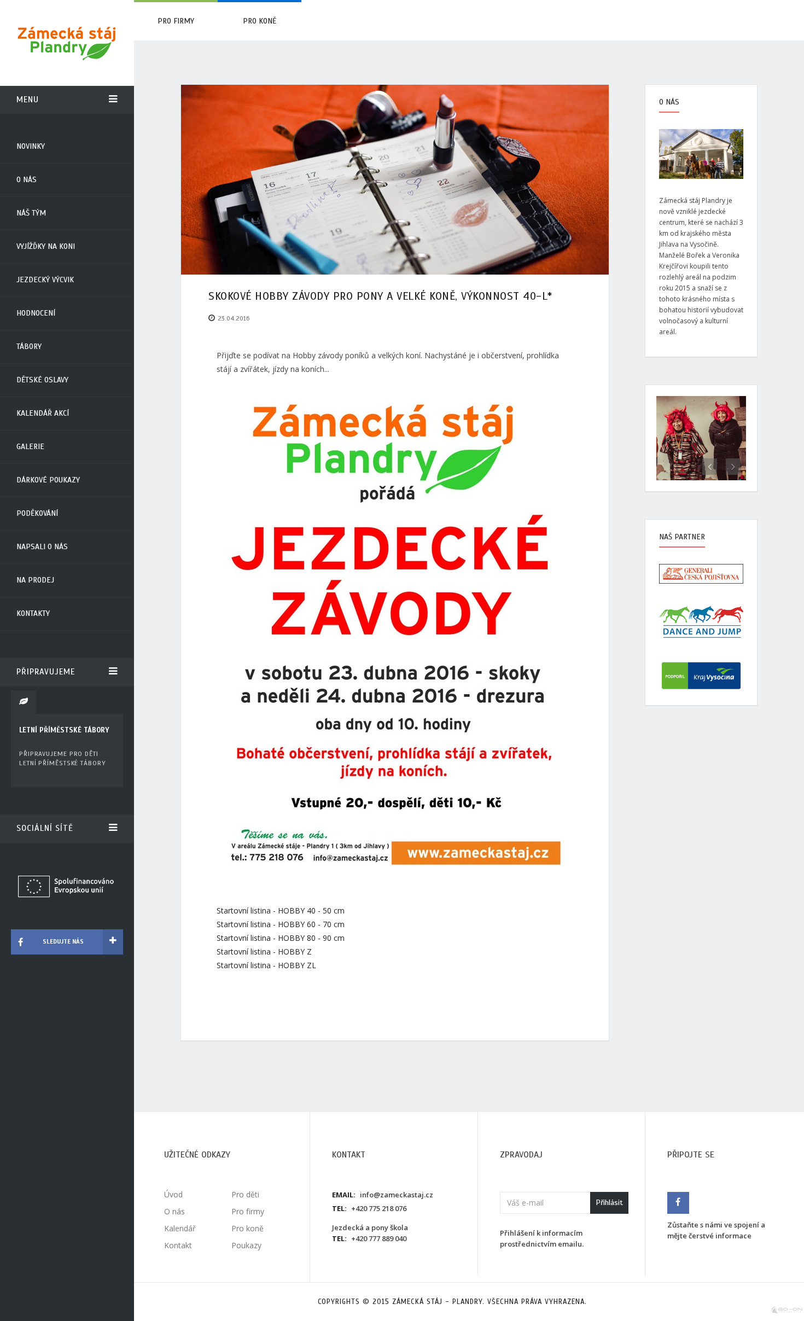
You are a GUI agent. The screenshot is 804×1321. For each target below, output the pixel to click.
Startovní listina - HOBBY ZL (266, 965)
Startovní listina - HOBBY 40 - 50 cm (281, 910)
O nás (26, 179)
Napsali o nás (42, 546)
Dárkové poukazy (48, 480)
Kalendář (180, 1228)
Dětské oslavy (42, 380)
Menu (27, 99)
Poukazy (246, 1245)
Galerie (30, 446)
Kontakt (178, 1245)
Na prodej (35, 580)
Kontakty (33, 613)
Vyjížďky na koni (45, 246)
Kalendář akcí (42, 413)
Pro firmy (176, 21)
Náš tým (31, 213)
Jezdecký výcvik (45, 279)
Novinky (30, 146)
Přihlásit (609, 1202)
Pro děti (245, 1194)
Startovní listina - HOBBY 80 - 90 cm (281, 938)
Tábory (29, 346)
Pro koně (259, 21)
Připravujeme (45, 672)
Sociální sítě (44, 828)
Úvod (173, 1194)
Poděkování (37, 513)
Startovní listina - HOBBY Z (264, 951)
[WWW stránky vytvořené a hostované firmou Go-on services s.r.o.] (787, 1309)
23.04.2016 (234, 318)
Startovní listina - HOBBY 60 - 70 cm (281, 924)
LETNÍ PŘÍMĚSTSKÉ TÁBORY (64, 730)
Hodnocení (35, 313)
